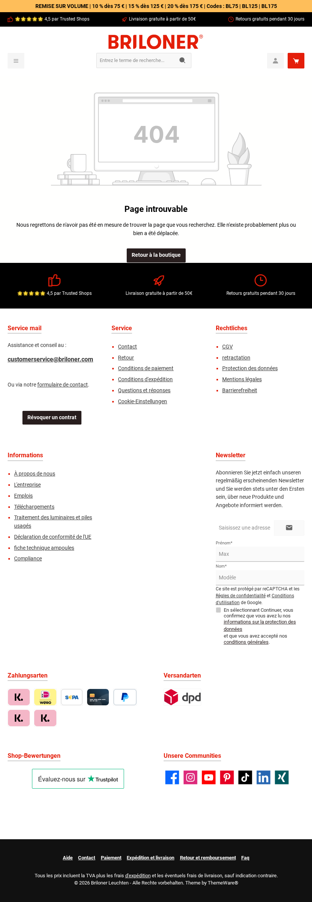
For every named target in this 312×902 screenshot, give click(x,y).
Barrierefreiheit (239, 390)
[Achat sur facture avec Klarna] (19, 697)
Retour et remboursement (208, 858)
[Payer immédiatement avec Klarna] (19, 718)
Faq (245, 858)
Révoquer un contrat (51, 417)
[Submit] (289, 528)
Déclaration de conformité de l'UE (52, 537)
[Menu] (16, 60)
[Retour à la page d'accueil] (156, 42)
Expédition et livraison (150, 858)
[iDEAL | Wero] (45, 697)
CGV (227, 347)
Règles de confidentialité (241, 595)
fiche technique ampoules (44, 548)
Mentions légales (242, 379)
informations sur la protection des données (260, 625)
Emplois (23, 496)
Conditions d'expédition (145, 379)
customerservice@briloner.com (50, 359)
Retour (126, 358)
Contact (127, 347)
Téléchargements (34, 507)
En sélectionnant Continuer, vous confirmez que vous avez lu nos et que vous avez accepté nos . (260, 626)
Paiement (111, 858)
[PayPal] (125, 697)
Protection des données (250, 368)
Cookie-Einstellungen (142, 401)
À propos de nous (34, 474)
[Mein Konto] (275, 60)
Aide (68, 858)
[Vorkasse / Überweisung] (71, 697)
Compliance (28, 558)
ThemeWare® (223, 883)
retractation (236, 358)
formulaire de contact (62, 385)
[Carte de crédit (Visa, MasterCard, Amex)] (98, 697)
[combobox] (135, 60)
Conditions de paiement (146, 368)
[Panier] (296, 60)
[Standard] (182, 697)
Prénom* (224, 543)
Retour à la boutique (156, 255)
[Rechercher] (182, 60)
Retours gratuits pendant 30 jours (270, 19)
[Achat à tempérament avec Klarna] (45, 718)
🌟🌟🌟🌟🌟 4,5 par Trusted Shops (52, 19)
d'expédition (138, 875)
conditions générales (246, 642)
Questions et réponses (144, 390)
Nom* (221, 566)
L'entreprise (27, 485)
